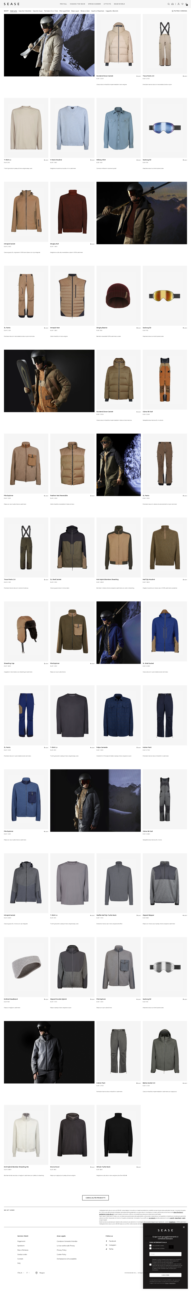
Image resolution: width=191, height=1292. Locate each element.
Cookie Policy (61, 1254)
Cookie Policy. (173, 1283)
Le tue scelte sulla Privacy (66, 1246)
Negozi (42, 1273)
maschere (178, 1218)
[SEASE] (11, 4)
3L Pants (7, 328)
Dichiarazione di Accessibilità (66, 1259)
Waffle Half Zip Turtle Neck (106, 915)
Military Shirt (101, 160)
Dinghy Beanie (101, 328)
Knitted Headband (11, 999)
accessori (152, 1218)
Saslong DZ (147, 160)
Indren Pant (147, 747)
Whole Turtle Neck (103, 1167)
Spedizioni (20, 1246)
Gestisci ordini (22, 1254)
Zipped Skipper (148, 915)
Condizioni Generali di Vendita (67, 1241)
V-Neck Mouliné (56, 160)
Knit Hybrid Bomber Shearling (107, 579)
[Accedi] (178, 4)
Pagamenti (21, 1241)
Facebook (112, 1241)
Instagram (112, 1245)
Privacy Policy (61, 1250)
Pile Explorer (8, 495)
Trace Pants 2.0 (148, 76)
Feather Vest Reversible (59, 495)
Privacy (167, 1283)
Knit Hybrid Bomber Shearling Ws (16, 1167)
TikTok (111, 1249)
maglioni (172, 1222)
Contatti (20, 1259)
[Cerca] (169, 4)
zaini (183, 1218)
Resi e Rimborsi (22, 1250)
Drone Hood (54, 1167)
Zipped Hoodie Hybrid (58, 999)
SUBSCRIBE (165, 1275)
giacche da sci (178, 1212)
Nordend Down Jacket (104, 76)
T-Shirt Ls (7, 160)
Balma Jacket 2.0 (149, 1083)
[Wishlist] (182, 4)
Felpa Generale (102, 747)
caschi (172, 1218)
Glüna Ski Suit (148, 412)
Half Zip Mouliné (149, 579)
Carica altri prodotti (95, 1198)
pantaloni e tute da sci (106, 1214)
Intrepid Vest (55, 328)
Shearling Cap (9, 663)
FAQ (18, 1263)
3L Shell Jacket (55, 579)
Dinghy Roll (54, 244)
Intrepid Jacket (9, 244)
